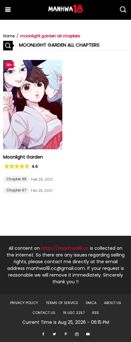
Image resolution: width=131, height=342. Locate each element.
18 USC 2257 (74, 312)
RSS (95, 312)
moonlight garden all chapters (50, 36)
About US (112, 302)
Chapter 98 (16, 179)
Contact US (43, 312)
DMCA (91, 302)
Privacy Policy (24, 302)
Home (9, 36)
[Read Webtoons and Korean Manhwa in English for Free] (65, 11)
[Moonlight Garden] (32, 148)
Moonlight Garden (23, 157)
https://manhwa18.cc (65, 248)
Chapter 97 (16, 190)
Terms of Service (62, 302)
